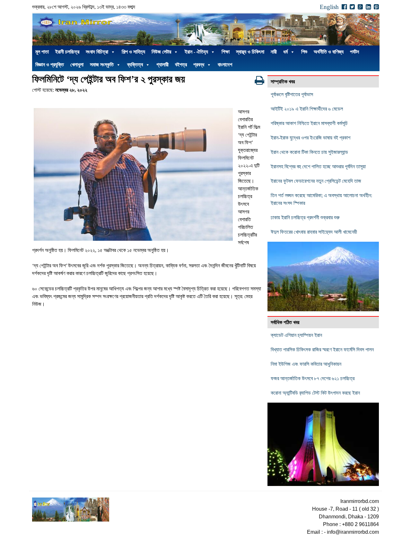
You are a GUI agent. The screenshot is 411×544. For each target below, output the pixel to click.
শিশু (304, 51)
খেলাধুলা (76, 64)
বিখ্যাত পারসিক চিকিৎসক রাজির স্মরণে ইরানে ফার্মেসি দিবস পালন (322, 349)
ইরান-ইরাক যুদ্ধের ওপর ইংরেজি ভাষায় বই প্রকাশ (310, 137)
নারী (274, 51)
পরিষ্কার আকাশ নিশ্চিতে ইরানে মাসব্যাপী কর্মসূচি (309, 123)
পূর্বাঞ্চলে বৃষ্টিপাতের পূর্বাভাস (292, 94)
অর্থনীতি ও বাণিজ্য (329, 51)
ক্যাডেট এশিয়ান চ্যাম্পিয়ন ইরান (296, 335)
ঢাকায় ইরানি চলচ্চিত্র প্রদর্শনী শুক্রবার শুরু (305, 217)
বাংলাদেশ (225, 64)
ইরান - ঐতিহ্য (196, 51)
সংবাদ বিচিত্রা (97, 51)
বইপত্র (181, 64)
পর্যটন (354, 51)
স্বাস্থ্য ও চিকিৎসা (250, 51)
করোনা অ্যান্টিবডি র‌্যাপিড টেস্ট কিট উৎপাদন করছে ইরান (315, 393)
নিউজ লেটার (161, 51)
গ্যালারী (162, 64)
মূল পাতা (42, 51)
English (329, 7)
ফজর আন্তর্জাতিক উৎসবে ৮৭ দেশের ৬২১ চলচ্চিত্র (312, 378)
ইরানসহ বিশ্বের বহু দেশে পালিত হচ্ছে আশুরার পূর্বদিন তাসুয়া (318, 166)
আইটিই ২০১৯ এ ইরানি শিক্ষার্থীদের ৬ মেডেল (307, 109)
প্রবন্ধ (198, 64)
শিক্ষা (226, 51)
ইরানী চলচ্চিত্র (67, 51)
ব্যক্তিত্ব (135, 64)
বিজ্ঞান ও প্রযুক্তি (49, 64)
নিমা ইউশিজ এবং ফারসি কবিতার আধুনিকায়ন (306, 364)
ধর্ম (285, 51)
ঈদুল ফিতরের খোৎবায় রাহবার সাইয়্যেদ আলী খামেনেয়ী (314, 232)
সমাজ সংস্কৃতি (102, 64)
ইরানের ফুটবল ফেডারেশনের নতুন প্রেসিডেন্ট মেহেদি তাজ (316, 181)
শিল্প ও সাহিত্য (133, 51)
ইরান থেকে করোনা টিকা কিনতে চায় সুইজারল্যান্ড (309, 152)
